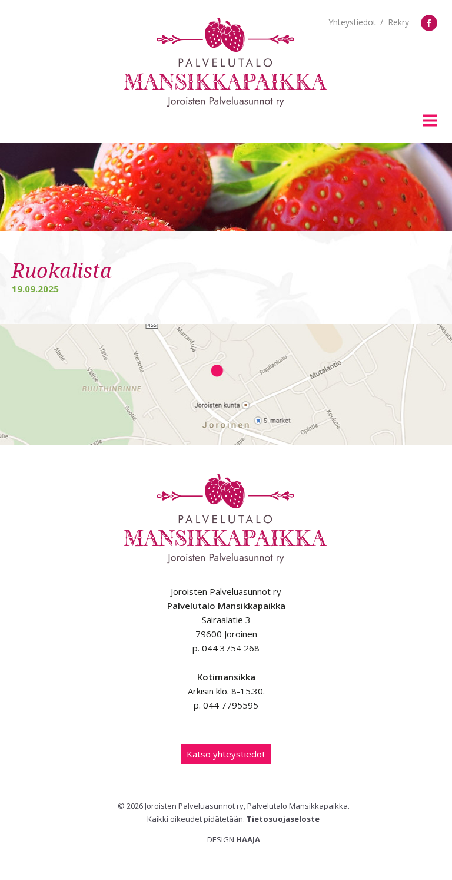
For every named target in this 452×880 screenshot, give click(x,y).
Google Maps (226, 384)
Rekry (398, 22)
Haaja (248, 839)
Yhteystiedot (352, 22)
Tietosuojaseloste (283, 818)
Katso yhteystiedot (226, 754)
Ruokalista (62, 271)
